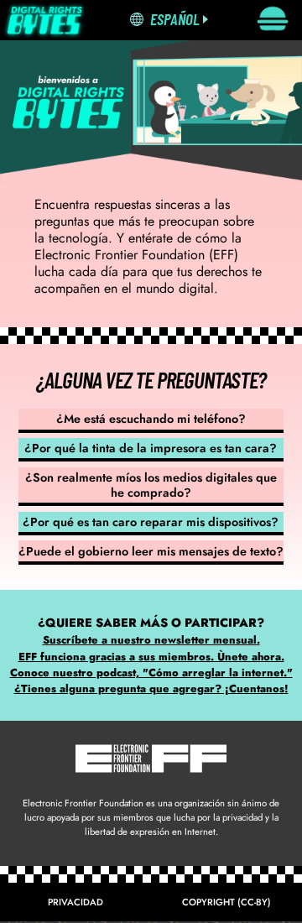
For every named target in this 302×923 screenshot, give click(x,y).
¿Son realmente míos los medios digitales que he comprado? (151, 485)
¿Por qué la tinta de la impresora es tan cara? (150, 448)
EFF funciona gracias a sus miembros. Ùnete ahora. (151, 657)
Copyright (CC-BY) (226, 902)
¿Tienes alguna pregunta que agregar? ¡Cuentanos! (151, 688)
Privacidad (75, 902)
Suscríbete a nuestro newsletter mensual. (151, 640)
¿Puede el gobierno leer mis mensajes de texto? (151, 551)
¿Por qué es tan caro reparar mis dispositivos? (151, 522)
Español (175, 19)
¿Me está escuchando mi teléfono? (151, 418)
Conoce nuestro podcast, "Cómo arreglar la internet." (151, 673)
